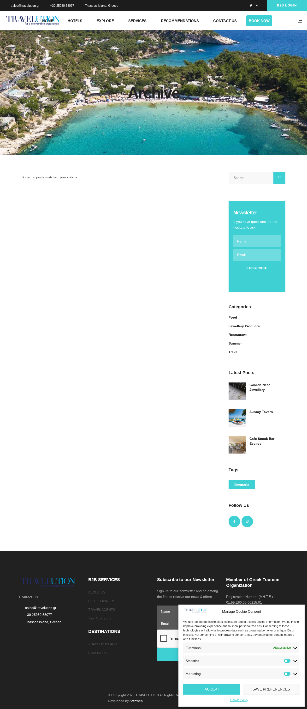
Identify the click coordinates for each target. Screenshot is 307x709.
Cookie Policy (239, 700)
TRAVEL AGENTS (101, 610)
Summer (235, 343)
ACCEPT (212, 689)
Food (233, 317)
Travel (233, 352)
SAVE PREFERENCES (271, 689)
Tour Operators (99, 618)
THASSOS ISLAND (102, 644)
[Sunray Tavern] (237, 418)
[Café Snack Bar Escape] (237, 445)
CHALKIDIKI (97, 653)
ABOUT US (96, 592)
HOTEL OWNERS (101, 601)
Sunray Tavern (261, 412)
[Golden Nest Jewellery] (237, 391)
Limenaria (241, 484)
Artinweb (136, 701)
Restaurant (238, 335)
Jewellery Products (244, 326)
